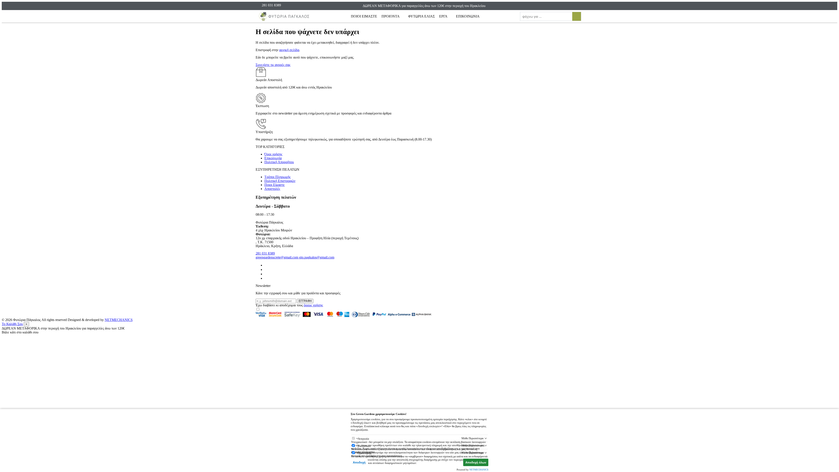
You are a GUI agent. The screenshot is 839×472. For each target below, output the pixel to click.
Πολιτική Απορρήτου (279, 162)
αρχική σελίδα (289, 50)
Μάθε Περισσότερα (472, 438)
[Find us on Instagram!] (266, 269)
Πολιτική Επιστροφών (279, 181)
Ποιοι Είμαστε (274, 185)
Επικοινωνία (273, 158)
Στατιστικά (364, 446)
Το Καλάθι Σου (12, 324)
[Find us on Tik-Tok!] (266, 274)
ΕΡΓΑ (443, 16)
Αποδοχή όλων (475, 462)
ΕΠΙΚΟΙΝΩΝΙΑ (468, 16)
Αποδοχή (359, 462)
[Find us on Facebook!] (266, 265)
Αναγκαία (363, 438)
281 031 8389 (265, 253)
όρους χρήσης (313, 305)
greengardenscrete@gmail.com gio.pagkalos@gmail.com (295, 257)
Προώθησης (364, 453)
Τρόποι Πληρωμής (277, 177)
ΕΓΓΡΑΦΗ (305, 301)
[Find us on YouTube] (266, 278)
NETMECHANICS (119, 320)
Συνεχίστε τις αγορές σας (273, 65)
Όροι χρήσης (273, 154)
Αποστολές (272, 189)
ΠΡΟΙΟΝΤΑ (390, 16)
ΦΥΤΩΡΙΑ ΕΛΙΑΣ (421, 16)
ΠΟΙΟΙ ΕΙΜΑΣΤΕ (364, 16)
